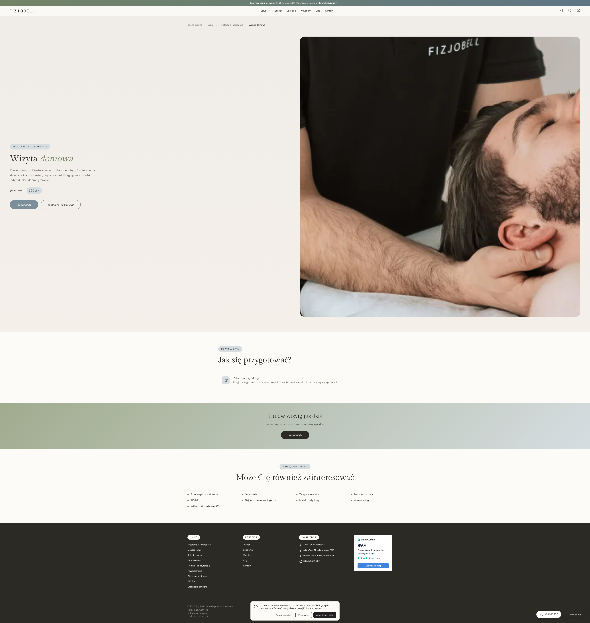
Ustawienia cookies (197, 613)
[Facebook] (570, 11)
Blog (318, 10)
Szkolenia (291, 10)
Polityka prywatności (197, 609)
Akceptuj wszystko (324, 615)
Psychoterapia (194, 571)
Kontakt (329, 10)
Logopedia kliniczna (197, 586)
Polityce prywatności (313, 608)
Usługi (264, 10)
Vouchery (306, 10)
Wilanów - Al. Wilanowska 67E (318, 550)
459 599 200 (551, 614)
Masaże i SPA (194, 549)
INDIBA (191, 581)
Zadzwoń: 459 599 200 (61, 204)
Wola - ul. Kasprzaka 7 (314, 544)
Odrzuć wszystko (283, 615)
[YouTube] (578, 11)
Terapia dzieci (194, 560)
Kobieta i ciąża (194, 555)
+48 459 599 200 (311, 561)
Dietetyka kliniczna (197, 576)
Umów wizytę (24, 204)
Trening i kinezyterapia (198, 565)
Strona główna (194, 25)
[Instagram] (561, 11)
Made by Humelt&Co (197, 616)
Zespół (278, 10)
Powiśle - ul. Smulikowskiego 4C (319, 555)
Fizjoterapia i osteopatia (231, 25)
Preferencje (303, 615)
